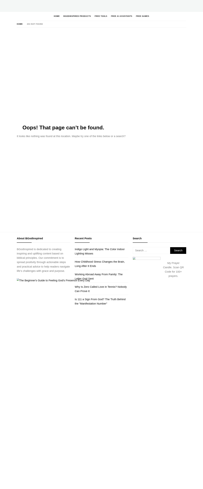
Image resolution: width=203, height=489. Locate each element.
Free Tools (101, 16)
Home (57, 16)
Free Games (142, 16)
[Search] (175, 16)
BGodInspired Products (77, 16)
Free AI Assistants (121, 16)
